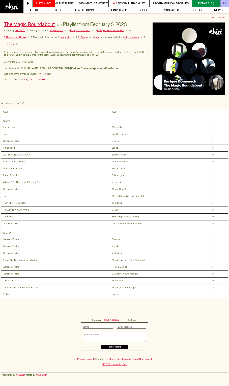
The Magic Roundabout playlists (121, 358)
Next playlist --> (147, 358)
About (35, 10)
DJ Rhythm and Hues (15, 37)
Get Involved (116, 10)
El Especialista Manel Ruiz (110, 30)
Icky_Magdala (131, 37)
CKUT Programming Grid (114, 364)
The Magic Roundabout (29, 24)
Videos (145, 10)
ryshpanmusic (56, 30)
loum (96, 37)
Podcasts (171, 10)
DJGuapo (83, 37)
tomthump (9, 44)
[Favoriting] (58, 24)
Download (42, 79)
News (218, 10)
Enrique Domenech (80, 30)
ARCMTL (20, 30)
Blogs (197, 10)
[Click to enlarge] (189, 94)
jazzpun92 (65, 37)
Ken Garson (41, 375)
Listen (32, 79)
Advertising (84, 10)
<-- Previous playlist (83, 358)
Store (57, 10)
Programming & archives (171, 3)
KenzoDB (20, 375)
